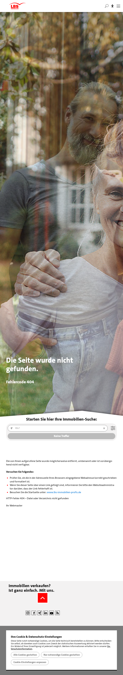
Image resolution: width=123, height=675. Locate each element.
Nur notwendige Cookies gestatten (62, 654)
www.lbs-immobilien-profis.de (64, 492)
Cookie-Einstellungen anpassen (29, 662)
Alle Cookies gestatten (25, 654)
